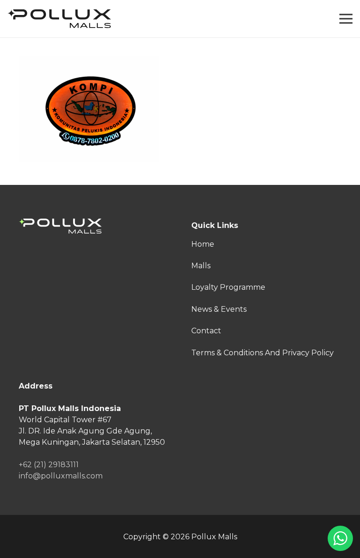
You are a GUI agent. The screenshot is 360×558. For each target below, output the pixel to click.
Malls (200, 265)
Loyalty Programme (228, 287)
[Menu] (346, 18)
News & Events (219, 309)
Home (202, 244)
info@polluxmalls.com (61, 475)
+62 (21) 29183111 (49, 464)
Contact (206, 330)
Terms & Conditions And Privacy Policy (262, 352)
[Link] (59, 18)
